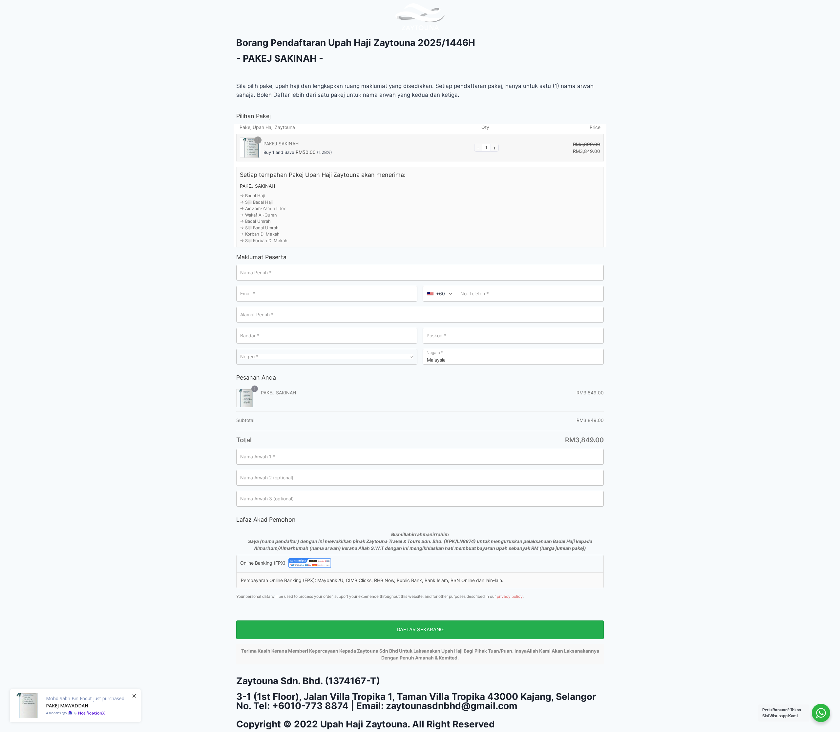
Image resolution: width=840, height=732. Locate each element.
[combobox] (439, 293)
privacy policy (510, 596)
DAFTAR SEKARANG (420, 629)
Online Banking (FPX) (263, 563)
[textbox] (326, 357)
